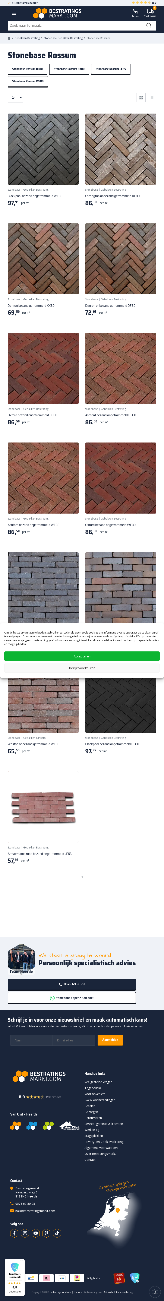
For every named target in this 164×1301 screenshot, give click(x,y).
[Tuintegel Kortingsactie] (70, 176)
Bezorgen (91, 1112)
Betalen (90, 1106)
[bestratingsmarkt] (45, 1076)
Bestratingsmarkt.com (60, 1292)
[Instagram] (25, 1233)
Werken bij (92, 1130)
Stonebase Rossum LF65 (111, 69)
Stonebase (14, 189)
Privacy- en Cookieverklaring (104, 1142)
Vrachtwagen (150, 13)
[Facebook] (14, 1233)
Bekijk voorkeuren (82, 668)
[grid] (141, 97)
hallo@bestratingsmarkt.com (35, 1211)
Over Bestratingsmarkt (100, 1154)
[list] (151, 97)
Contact (90, 1160)
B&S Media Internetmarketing (118, 1292)
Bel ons (135, 16)
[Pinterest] (46, 1233)
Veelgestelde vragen (98, 1082)
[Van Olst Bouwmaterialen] (69, 1125)
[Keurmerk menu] (21, 1260)
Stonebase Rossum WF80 (28, 81)
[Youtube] (36, 1233)
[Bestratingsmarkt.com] (15, 1125)
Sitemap (78, 1292)
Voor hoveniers (95, 1094)
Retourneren (93, 1118)
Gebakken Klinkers (34, 738)
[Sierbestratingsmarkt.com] (48, 1125)
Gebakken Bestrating (27, 38)
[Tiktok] (57, 1233)
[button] (15, 1277)
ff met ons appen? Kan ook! (75, 997)
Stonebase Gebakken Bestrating (63, 38)
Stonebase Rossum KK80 (69, 69)
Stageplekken (94, 1136)
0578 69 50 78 (74, 984)
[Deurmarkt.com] (31, 1125)
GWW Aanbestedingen (100, 1100)
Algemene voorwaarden (101, 1148)
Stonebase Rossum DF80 (27, 69)
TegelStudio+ (94, 1088)
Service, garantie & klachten (104, 1124)
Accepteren (82, 656)
